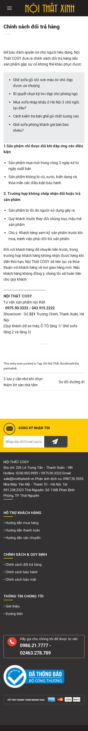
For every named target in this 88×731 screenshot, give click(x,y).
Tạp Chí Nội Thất (48, 363)
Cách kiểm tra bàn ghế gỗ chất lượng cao (46, 116)
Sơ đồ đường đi (71, 382)
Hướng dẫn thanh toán (23, 530)
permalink (10, 368)
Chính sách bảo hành (22, 572)
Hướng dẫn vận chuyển (23, 538)
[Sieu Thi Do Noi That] (50, 8)
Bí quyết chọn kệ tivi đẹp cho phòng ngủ (45, 94)
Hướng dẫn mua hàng (22, 523)
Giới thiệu (13, 606)
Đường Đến (14, 614)
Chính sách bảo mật (21, 580)
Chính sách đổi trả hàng (24, 565)
